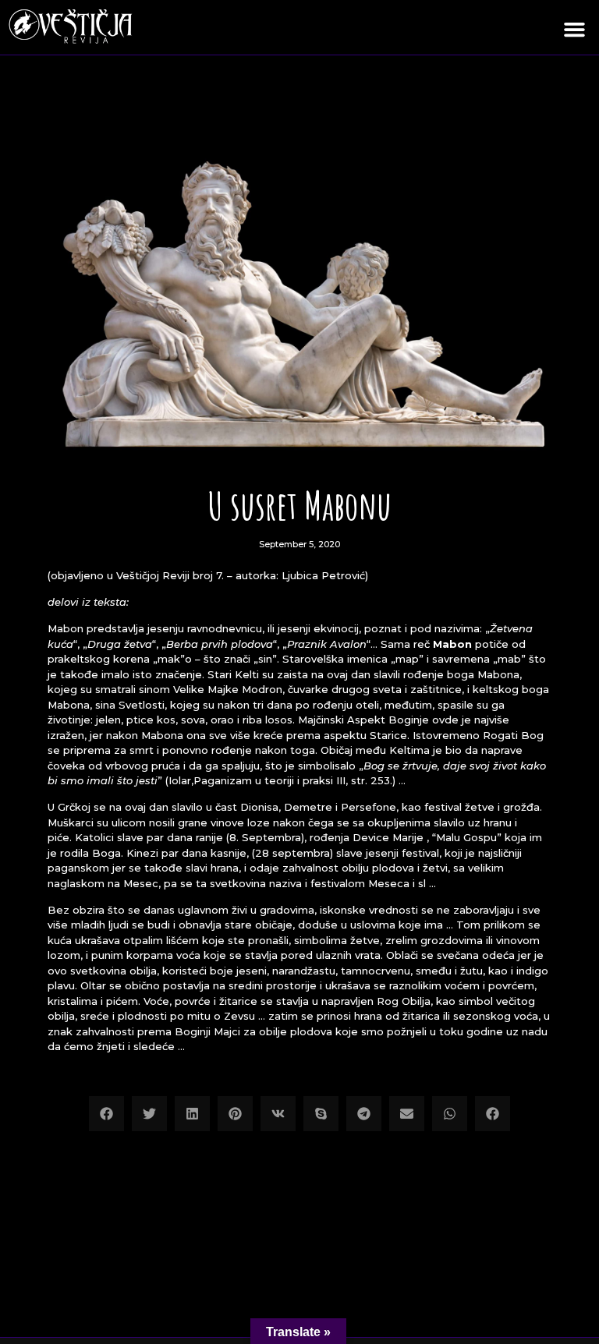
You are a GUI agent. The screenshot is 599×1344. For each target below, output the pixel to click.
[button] (575, 29)
